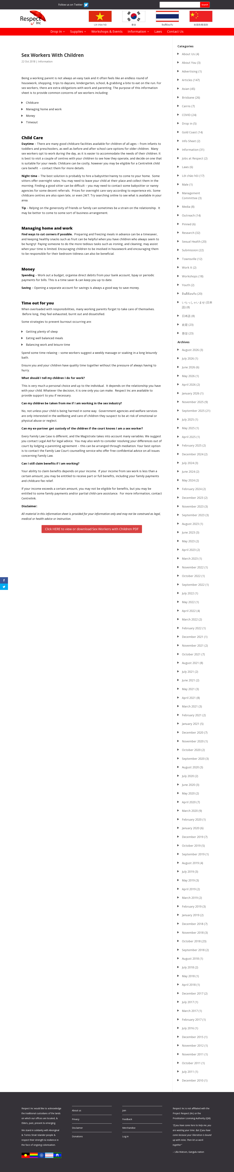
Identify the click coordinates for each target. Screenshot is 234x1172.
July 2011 (188, 1072)
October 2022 (191, 576)
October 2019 (191, 845)
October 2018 (191, 941)
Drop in (187, 123)
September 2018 (193, 950)
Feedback (127, 1119)
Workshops (190, 276)
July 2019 (188, 871)
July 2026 (188, 358)
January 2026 (190, 393)
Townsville (189, 259)
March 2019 (190, 898)
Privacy (75, 1119)
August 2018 (190, 958)
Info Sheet (189, 141)
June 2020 (188, 785)
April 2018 (189, 985)
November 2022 (193, 567)
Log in (125, 1136)
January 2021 (190, 724)
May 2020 (188, 793)
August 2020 (190, 767)
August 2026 (190, 350)
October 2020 (191, 750)
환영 (133, 24)
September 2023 (193, 515)
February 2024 (192, 489)
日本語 (186, 316)
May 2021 (188, 689)
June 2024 (188, 471)
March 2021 (190, 706)
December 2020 (192, 732)
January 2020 (190, 828)
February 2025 (192, 445)
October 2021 (191, 654)
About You (189, 63)
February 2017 (192, 1019)
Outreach (188, 215)
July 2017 (188, 1002)
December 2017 (192, 993)
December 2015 (192, 1037)
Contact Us (175, 32)
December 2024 (192, 454)
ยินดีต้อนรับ (167, 24)
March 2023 (190, 558)
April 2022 (189, 611)
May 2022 (188, 602)
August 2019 (190, 863)
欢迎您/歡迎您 (201, 24)
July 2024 (188, 463)
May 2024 (188, 480)
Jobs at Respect (192, 158)
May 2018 (188, 976)
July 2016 (188, 1028)
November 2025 (193, 402)
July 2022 (188, 593)
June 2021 (188, 680)
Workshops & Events (107, 32)
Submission (190, 250)
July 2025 (188, 419)
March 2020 (190, 811)
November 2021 (193, 645)
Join (124, 1110)
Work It (187, 267)
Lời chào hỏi (100, 24)
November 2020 (193, 741)
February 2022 (192, 628)
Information (137, 32)
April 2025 (189, 437)
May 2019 (188, 880)
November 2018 (193, 932)
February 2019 (192, 906)
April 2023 (189, 550)
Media (186, 207)
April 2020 (189, 802)
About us (76, 1110)
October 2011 (191, 1063)
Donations (77, 1136)
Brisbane (188, 97)
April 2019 (189, 889)
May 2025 (188, 428)
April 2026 (189, 384)
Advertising (190, 71)
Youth (186, 285)
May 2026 (188, 376)
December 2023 (192, 498)
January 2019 (190, 915)
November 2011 (193, 1054)
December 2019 (192, 837)
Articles (187, 80)
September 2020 (193, 759)
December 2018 (192, 924)
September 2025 (193, 411)
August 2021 (190, 663)
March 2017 (190, 1011)
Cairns (186, 106)
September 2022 (193, 585)
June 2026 (188, 367)
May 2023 (188, 541)
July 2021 (188, 672)
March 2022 (190, 619)
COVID (186, 115)
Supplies (76, 32)
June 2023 (188, 532)
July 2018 (188, 967)
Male (185, 184)
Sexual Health (191, 241)
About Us (188, 54)
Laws (158, 32)
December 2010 (192, 1080)
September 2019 (193, 854)
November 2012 (193, 1045)
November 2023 (193, 506)
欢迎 (185, 325)
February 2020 (192, 819)
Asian (185, 89)
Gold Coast (189, 132)
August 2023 (190, 524)
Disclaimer (77, 1127)
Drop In (56, 32)
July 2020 (188, 776)
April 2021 (189, 698)
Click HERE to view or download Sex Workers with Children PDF (91, 529)
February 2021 (192, 715)
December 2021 (192, 637)
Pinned (186, 224)
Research (188, 233)
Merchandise (128, 1127)
